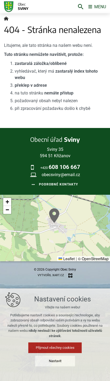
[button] (54, 215)
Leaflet (68, 258)
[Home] (7, 18)
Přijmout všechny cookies (55, 348)
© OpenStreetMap (93, 258)
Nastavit (55, 361)
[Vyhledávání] (80, 6)
